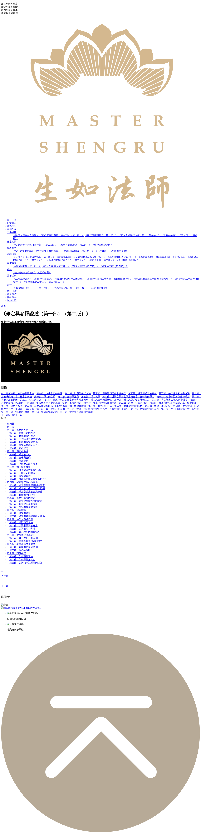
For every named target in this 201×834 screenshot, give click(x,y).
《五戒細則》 (44, 272)
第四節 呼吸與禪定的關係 (142, 393)
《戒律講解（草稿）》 (24, 272)
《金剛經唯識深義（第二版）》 (89, 257)
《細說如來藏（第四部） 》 (113, 266)
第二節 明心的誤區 (171, 409)
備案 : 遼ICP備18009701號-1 (27, 608)
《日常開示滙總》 (98, 288)
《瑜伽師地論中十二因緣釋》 (69, 278)
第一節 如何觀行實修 (17, 412)
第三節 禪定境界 (90, 396)
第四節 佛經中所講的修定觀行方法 (62, 399)
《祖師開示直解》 (118, 251)
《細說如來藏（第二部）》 (56, 266)
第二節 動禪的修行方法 (78, 393)
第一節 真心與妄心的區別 (50, 409)
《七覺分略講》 (169, 235)
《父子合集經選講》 (23, 251)
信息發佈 (11, 294)
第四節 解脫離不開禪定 (40, 402)
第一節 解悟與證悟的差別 (145, 409)
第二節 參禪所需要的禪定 (128, 406)
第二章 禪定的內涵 (21, 396)
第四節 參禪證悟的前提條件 (24, 531)
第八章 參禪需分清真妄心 (20, 409)
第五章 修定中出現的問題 (67, 402)
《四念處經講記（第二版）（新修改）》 (139, 235)
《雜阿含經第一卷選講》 (26, 235)
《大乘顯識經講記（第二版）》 (77, 251)
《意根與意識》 (146, 257)
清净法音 (11, 226)
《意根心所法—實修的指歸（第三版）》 (34, 257)
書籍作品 (11, 229)
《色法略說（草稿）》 (127, 260)
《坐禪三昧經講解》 (102, 244)
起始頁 (11, 415)
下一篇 (18, 415)
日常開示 (11, 223)
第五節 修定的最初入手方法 (174, 393)
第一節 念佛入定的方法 (49, 393)
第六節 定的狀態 (18, 448)
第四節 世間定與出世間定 (116, 396)
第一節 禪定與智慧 (11, 406)
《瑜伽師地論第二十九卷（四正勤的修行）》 (108, 278)
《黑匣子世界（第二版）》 (101, 260)
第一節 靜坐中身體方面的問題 (100, 402)
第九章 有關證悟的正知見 (114, 409)
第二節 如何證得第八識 (45, 412)
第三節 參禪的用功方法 (158, 406)
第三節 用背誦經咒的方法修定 (109, 393)
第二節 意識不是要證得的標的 (83, 409)
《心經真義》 (102, 251)
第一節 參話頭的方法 (100, 406)
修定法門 (11, 241)
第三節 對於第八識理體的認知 (76, 412)
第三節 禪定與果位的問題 (163, 402)
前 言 (4, 393)
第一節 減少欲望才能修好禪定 (173, 396)
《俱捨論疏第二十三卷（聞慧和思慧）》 (44, 282)
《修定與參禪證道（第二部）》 (74, 244)
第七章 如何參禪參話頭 (73, 406)
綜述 (9, 285)
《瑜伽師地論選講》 (43, 278)
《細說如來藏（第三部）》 (85, 266)
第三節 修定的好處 (30, 399)
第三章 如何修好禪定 (142, 396)
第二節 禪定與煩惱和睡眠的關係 (42, 406)
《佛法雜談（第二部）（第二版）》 (70, 288)
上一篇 (4, 415)
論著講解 (11, 275)
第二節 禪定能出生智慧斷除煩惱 (169, 399)
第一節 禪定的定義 (44, 396)
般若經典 (11, 248)
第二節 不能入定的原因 (22, 473)
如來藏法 (11, 263)
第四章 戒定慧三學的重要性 (96, 399)
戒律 (9, 269)
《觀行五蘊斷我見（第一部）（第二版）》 (61, 235)
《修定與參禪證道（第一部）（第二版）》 (35, 244)
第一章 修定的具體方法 (21, 393)
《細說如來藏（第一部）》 (27, 266)
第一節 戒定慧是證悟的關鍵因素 (131, 399)
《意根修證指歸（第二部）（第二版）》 (65, 260)
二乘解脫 (11, 232)
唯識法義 (11, 254)
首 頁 (11, 220)
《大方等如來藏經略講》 (48, 251)
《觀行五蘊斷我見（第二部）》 (101, 235)
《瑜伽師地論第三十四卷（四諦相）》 (153, 278)
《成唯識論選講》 (22, 278)
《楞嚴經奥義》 (64, 257)
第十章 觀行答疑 (16, 553)
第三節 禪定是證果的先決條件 (25, 491)
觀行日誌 (11, 291)
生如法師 (11, 300)
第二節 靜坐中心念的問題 (133, 402)
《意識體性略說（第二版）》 (122, 257)
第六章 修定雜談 (187, 402)
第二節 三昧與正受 (68, 396)
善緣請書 (11, 297)
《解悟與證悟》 (163, 257)
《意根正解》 (179, 257)
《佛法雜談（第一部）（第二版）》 (32, 288)
